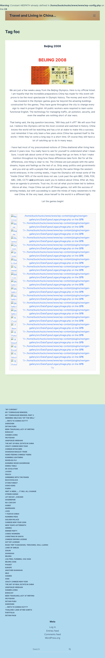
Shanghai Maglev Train (16, 452)
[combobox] (50, 649)
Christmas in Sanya (14, 536)
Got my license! (12, 542)
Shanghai (9, 553)
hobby (8, 505)
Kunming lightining (14, 457)
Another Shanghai (14, 570)
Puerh (8, 488)
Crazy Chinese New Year (16, 446)
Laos (7, 511)
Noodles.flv (11, 460)
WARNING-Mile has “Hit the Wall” (20, 418)
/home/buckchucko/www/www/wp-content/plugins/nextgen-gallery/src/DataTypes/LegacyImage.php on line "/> (55, 219)
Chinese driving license (16, 539)
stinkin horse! (11, 494)
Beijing (8, 556)
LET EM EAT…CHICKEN (14, 497)
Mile (7, 573)
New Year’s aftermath (15, 525)
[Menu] (94, 15)
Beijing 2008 (52, 46)
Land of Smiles (12, 548)
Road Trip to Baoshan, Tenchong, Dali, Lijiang (26, 545)
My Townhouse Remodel (16, 412)
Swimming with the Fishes (17, 477)
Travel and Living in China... (32, 15)
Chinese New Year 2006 (15, 522)
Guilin (8, 550)
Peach (8, 474)
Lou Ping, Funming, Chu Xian (18, 559)
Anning (8, 528)
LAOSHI (8, 471)
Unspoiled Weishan (14, 440)
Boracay (9, 432)
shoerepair (10, 500)
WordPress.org (52, 637)
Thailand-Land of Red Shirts (18, 610)
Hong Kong (10, 486)
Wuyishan (9, 438)
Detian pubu (10, 426)
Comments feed (52, 634)
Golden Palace (12, 520)
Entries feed (52, 630)
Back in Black (11, 480)
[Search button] (69, 649)
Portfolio (9, 613)
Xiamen (8, 576)
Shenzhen (9, 424)
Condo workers (12, 534)
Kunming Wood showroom (17, 463)
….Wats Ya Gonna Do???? (16, 421)
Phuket (8, 565)
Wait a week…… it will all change (20, 491)
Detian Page (10, 615)
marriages (10, 508)
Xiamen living (11, 435)
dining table (11, 466)
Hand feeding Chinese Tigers (18, 455)
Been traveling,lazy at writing (19, 429)
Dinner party (11, 531)
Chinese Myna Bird (13, 449)
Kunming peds (11, 517)
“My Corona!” (11, 409)
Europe (8, 567)
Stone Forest (11, 483)
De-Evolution (11, 469)
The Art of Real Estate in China (19, 443)
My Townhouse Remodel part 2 (19, 415)
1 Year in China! (12, 514)
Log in (52, 627)
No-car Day (10, 503)
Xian (7, 579)
